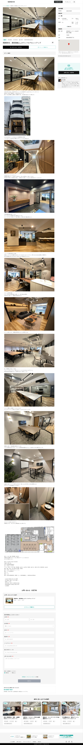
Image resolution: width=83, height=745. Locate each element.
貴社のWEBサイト (8, 649)
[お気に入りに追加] (52, 42)
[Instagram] (66, 741)
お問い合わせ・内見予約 (17, 47)
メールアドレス (7, 643)
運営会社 (39, 741)
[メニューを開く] (74, 2)
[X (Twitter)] (71, 741)
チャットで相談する (43, 47)
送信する (29, 681)
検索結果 (7, 5)
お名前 (5, 617)
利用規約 (24, 676)
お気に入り (68, 1)
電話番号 (6, 636)
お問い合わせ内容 (7, 656)
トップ (4, 5)
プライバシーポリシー (31, 676)
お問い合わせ (18, 741)
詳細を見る (68, 26)
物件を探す (59, 1)
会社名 (5, 630)
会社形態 (6, 623)
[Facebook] (69, 741)
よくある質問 (12, 741)
